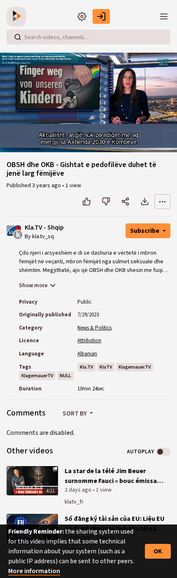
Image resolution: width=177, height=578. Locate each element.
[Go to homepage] (18, 16)
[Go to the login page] (101, 16)
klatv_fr (74, 502)
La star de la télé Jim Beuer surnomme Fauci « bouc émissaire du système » (115, 476)
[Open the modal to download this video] (144, 201)
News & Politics (94, 328)
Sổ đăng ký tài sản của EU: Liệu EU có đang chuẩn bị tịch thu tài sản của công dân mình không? (115, 524)
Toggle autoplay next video (163, 452)
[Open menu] (163, 16)
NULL (65, 375)
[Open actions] (162, 201)
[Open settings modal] (82, 16)
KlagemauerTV (37, 375)
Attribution (89, 340)
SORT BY (75, 413)
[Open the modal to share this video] (125, 201)
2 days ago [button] (79, 490)
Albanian (87, 353)
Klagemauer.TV (135, 367)
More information (34, 571)
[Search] (17, 37)
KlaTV (106, 367)
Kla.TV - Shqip (44, 227)
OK (158, 551)
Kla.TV (86, 367)
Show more (33, 285)
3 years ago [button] (47, 185)
